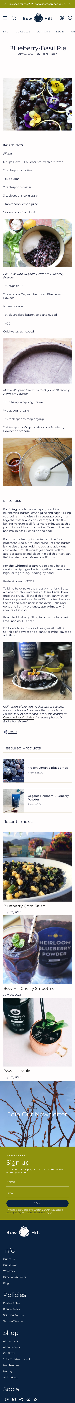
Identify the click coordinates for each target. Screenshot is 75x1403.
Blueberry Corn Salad (24, 906)
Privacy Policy (14, 1212)
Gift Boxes (9, 1353)
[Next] (70, 4)
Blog (6, 1283)
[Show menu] (5, 17)
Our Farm (9, 1258)
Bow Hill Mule (16, 1071)
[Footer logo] (23, 1231)
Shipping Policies (13, 1315)
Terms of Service (36, 1212)
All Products (10, 1377)
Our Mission (10, 1264)
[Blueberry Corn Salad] (37, 867)
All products (10, 1341)
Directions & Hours (14, 1276)
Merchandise (11, 1365)
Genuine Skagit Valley (18, 717)
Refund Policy (11, 1309)
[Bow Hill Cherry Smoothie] (37, 949)
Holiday (7, 1371)
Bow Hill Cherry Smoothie (29, 988)
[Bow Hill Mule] (37, 1032)
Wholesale (9, 1270)
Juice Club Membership (17, 1359)
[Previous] (5, 4)
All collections (11, 1347)
